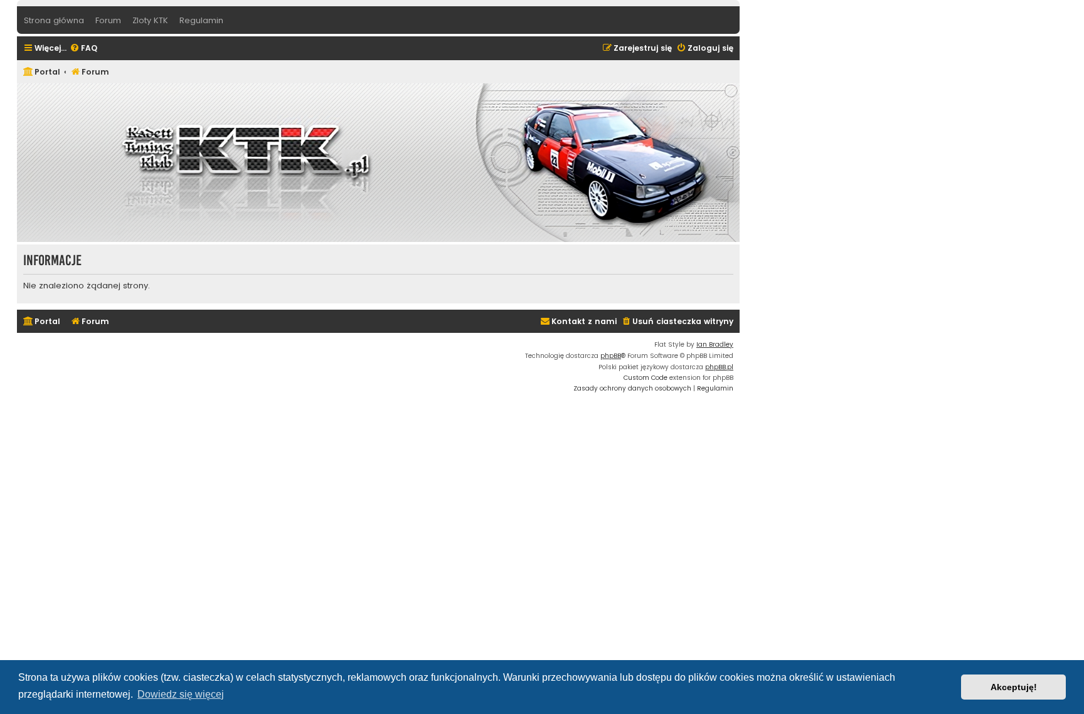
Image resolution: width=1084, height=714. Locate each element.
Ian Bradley (714, 344)
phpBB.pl (719, 367)
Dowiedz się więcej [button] (180, 694)
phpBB (610, 355)
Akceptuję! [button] (1014, 687)
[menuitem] (83, 48)
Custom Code (645, 377)
